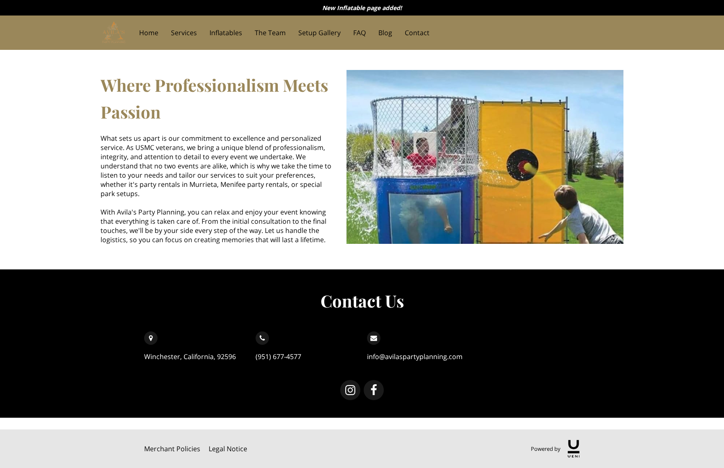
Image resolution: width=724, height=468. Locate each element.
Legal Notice (228, 448)
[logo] (573, 448)
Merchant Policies (172, 448)
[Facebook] (374, 390)
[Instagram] (350, 390)
